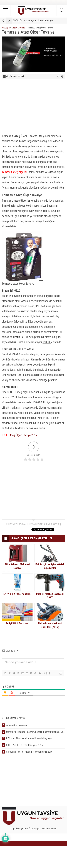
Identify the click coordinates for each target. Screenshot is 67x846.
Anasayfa (6, 27)
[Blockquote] (31, 673)
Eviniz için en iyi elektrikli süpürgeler (49, 566)
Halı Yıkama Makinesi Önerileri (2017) (50, 625)
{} (44, 673)
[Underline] (14, 673)
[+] (48, 673)
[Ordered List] (22, 673)
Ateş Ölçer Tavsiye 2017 (23, 435)
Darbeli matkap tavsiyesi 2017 (50, 595)
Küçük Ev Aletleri (19, 27)
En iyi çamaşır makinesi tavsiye (33, 20)
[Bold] (5, 673)
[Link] (39, 673)
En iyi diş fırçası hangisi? (17, 594)
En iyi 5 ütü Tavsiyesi (17, 623)
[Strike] (18, 673)
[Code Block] (35, 673)
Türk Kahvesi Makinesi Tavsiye (17, 566)
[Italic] (9, 673)
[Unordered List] (26, 673)
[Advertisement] (33, 106)
